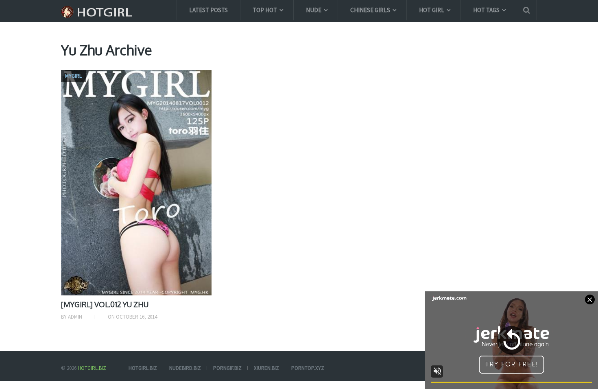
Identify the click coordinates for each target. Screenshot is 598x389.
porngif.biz (227, 368)
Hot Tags (486, 10)
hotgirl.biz (143, 368)
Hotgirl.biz (92, 368)
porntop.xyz (307, 368)
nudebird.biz (185, 368)
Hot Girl (431, 10)
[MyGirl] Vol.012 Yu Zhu (104, 304)
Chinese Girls (370, 10)
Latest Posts (208, 10)
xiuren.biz (266, 368)
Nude (313, 10)
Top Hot (265, 10)
